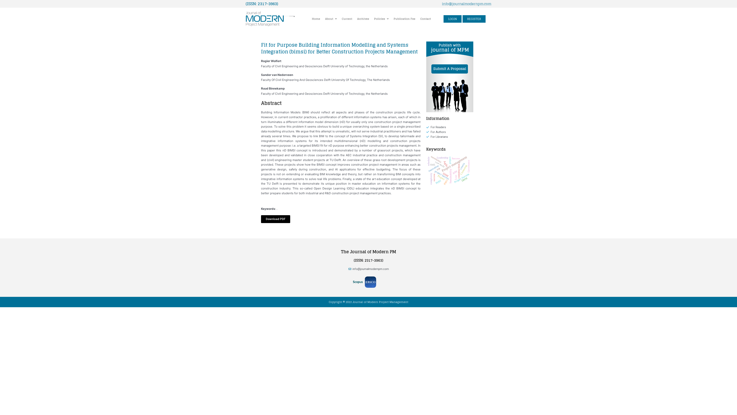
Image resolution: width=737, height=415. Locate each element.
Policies (379, 18)
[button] (331, 19)
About (329, 18)
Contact (425, 18)
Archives (363, 18)
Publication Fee (404, 18)
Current (347, 18)
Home (316, 18)
